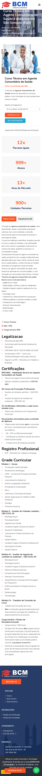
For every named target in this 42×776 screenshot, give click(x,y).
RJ (24, 28)
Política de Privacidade (11, 718)
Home (4, 28)
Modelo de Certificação (31, 130)
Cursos (9, 696)
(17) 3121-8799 (9, 734)
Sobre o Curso (9, 219)
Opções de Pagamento (13, 105)
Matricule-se (13, 115)
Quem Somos (11, 699)
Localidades (15, 28)
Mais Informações (15, 121)
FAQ (20, 130)
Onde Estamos (12, 702)
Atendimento (8, 731)
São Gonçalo (7, 30)
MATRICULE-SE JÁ (14, 770)
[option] (21, 59)
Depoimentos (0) (25, 219)
